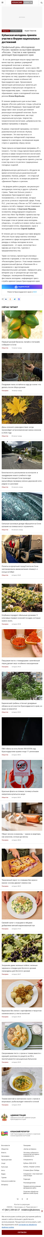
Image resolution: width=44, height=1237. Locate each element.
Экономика (5, 1156)
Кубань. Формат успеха (31, 1167)
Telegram (27, 1199)
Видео (3, 1174)
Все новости (5, 1145)
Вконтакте (17, 1199)
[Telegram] (14, 299)
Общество (6, 31)
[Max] (19, 299)
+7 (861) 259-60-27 (11, 1210)
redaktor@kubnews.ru (31, 1210)
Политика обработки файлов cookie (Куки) (30, 1192)
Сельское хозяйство (8, 1181)
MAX (35, 292)
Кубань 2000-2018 (29, 1163)
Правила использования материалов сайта (32, 1187)
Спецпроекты (28, 1159)
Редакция (26, 1179)
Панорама (27, 1145)
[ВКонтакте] (5, 299)
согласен (22, 1232)
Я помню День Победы (31, 1170)
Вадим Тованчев (30, 31)
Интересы (4, 1185)
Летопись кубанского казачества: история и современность (31, 1154)
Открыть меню (2, 2)
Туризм (3, 1177)
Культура (4, 1167)
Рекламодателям (29, 1183)
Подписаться (23, 287)
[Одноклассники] (10, 299)
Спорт (3, 1163)
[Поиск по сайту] (41, 2)
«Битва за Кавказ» (30, 1149)
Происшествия (6, 1160)
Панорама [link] (5, 390)
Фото (3, 1170)
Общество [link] (5, 348)
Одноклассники (22, 1199)
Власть (3, 1152)
